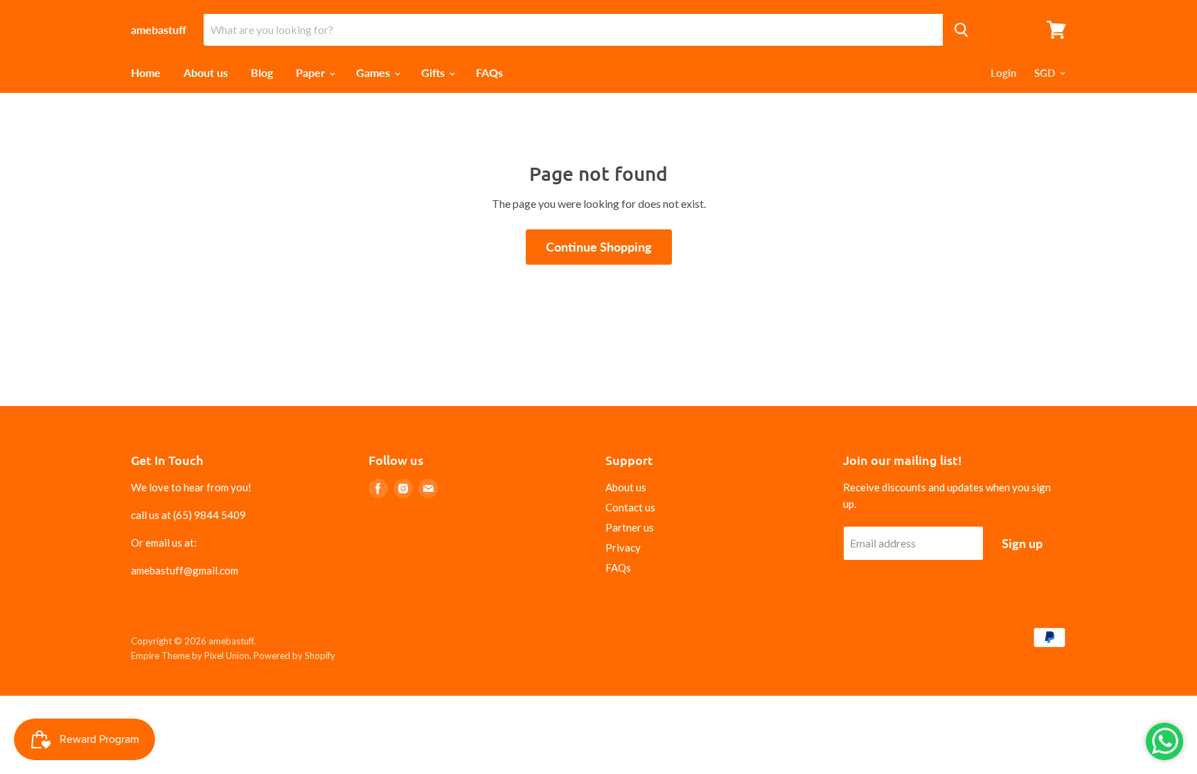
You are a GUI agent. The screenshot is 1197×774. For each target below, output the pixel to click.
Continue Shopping (599, 246)
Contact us (630, 507)
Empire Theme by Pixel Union (190, 655)
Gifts (434, 72)
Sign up (1022, 543)
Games (374, 72)
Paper (312, 72)
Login (1003, 73)
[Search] (961, 30)
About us (206, 72)
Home (146, 72)
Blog (262, 72)
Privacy (623, 547)
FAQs (489, 72)
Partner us (629, 527)
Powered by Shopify (294, 655)
